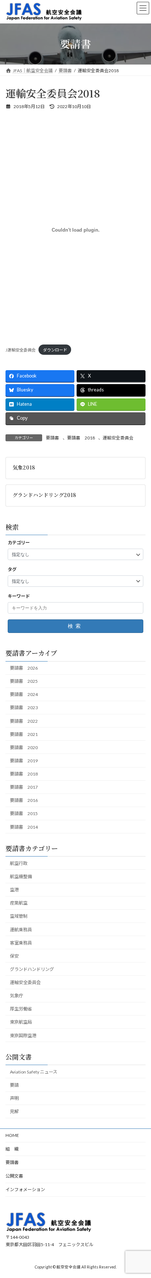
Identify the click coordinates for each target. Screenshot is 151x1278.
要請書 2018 (81, 438)
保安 (14, 956)
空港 (14, 889)
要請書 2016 (24, 800)
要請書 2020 (24, 747)
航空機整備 (21, 876)
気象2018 (23, 467)
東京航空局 (21, 1022)
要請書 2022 (24, 721)
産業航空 (18, 903)
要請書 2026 (24, 668)
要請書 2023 (24, 707)
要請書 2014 (24, 827)
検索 (75, 626)
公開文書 (14, 1176)
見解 (14, 1111)
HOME (12, 1135)
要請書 (52, 438)
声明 (14, 1098)
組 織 (12, 1149)
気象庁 (16, 995)
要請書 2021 (24, 734)
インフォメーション (25, 1189)
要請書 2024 (24, 694)
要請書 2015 (24, 813)
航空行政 (18, 863)
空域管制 (18, 916)
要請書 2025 (24, 681)
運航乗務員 (21, 929)
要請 (14, 1085)
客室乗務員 (21, 943)
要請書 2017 (24, 787)
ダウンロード (55, 349)
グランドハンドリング (32, 969)
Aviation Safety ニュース (33, 1072)
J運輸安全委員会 (20, 349)
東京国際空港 (23, 1035)
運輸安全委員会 (118, 438)
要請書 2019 (24, 760)
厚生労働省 (21, 1009)
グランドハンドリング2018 (44, 494)
